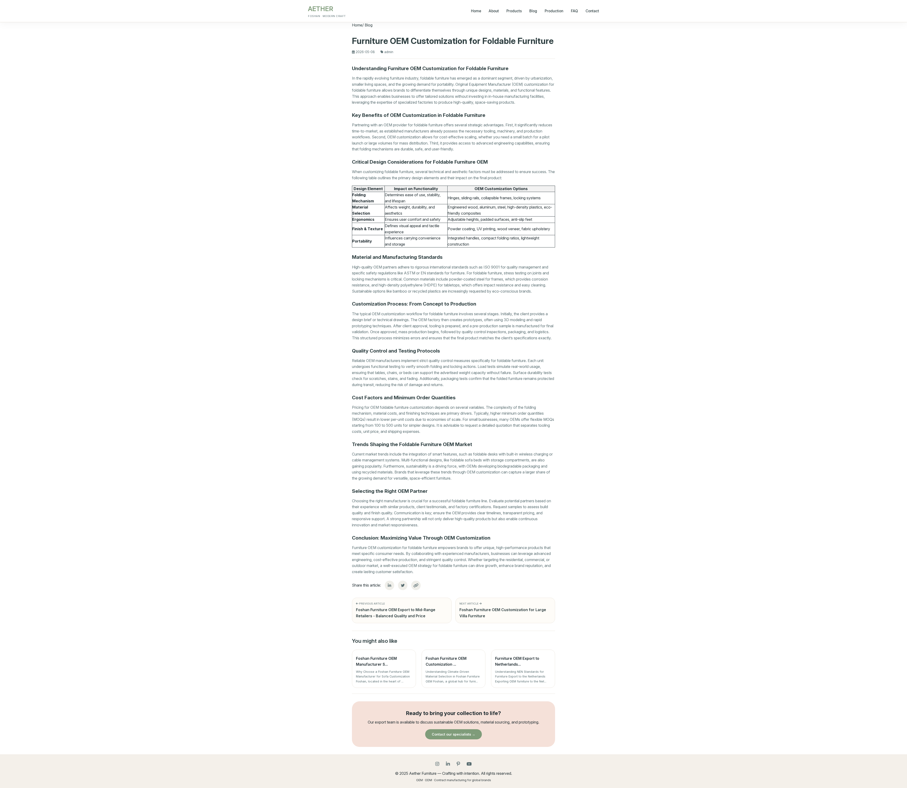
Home (476, 11)
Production (554, 11)
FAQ (574, 11)
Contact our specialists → (453, 734)
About (494, 11)
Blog (533, 11)
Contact (592, 11)
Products (514, 11)
